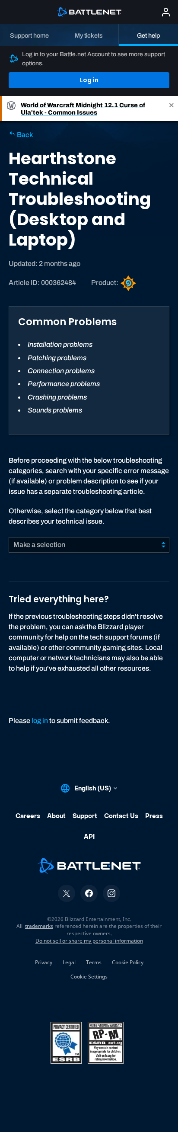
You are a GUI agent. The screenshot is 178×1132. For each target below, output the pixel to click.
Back (24, 134)
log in (40, 720)
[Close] (171, 108)
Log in (89, 80)
